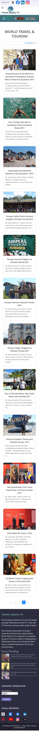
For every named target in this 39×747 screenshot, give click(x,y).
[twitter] (3, 714)
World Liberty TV (7, 726)
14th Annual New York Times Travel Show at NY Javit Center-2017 (19, 490)
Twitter (13, 2)
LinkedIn (23, 2)
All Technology (29, 43)
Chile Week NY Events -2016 (19, 533)
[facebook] (17, 714)
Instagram (28, 2)
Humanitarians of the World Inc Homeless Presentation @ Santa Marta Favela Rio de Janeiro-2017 (19, 76)
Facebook (18, 2)
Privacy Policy (26, 726)
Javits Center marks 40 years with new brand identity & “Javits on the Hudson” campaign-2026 (23, 665)
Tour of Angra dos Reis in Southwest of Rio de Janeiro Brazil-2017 (19, 125)
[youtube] (11, 719)
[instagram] (17, 719)
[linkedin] (25, 714)
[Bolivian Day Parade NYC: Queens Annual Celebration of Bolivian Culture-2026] (5, 658)
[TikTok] (25, 719)
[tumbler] (10, 714)
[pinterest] (3, 719)
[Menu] (3, 8)
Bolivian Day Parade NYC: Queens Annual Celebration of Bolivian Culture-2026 (23, 655)
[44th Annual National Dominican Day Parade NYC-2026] (5, 675)
